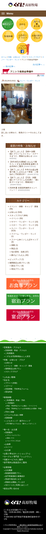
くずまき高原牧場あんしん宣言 (17, 356)
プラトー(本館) (11, 383)
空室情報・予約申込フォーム (16, 389)
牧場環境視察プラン (13, 473)
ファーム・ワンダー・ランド (23, 234)
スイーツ (8, 447)
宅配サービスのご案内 (13, 459)
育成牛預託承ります (13, 479)
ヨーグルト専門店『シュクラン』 (18, 456)
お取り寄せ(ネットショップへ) (17, 454)
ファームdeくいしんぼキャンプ (24, 239)
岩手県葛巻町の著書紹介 (15, 476)
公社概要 (8, 470)
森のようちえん (18, 255)
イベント (15, 218)
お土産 (8, 450)
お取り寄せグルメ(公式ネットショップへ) (36, 36)
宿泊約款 (8, 392)
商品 (13, 248)
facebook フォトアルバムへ (22, 48)
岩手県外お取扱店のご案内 (15, 462)
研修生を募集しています (15, 482)
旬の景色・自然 (18, 252)
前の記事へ (9, 66)
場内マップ (7, 24)
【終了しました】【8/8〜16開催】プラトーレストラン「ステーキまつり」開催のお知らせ (23, 153)
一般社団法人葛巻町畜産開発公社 (29, 525)
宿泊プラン (16, 269)
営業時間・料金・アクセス (16, 350)
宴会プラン (16, 266)
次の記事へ (39, 64)
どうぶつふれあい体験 (14, 415)
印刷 (42, 75)
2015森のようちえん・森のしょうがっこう (21, 423)
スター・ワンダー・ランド (22, 225)
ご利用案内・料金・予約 (15, 400)
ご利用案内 (9, 353)
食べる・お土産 (10, 429)
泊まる (22, 24)
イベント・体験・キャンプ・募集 (23, 206)
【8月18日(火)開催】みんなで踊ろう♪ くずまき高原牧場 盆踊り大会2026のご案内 (23, 164)
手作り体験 (9, 412)
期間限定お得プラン (18, 263)
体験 (13, 245)
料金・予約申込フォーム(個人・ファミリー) (22, 406)
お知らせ (13, 212)
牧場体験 (7, 36)
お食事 (8, 444)
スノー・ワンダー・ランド (30, 81)
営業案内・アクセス (12, 347)
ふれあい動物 (9, 377)
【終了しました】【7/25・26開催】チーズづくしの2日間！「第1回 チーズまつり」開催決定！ (23, 179)
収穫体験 (8, 418)
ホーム (3, 57)
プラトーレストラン (13, 435)
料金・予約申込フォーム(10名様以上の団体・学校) (24, 408)
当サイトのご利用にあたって (16, 485)
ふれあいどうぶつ (22, 36)
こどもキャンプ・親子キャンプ (17, 421)
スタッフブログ (34, 57)
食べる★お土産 (36, 24)
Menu (10, 13)
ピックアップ (15, 259)
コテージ (8, 386)
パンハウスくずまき (13, 441)
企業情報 (8, 467)
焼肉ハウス (10, 438)
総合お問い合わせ (11, 488)
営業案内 (8, 432)
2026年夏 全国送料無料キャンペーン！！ (23, 189)
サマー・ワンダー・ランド (22, 222)
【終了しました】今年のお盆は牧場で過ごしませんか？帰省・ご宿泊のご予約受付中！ (23, 171)
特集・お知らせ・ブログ (17, 57)
